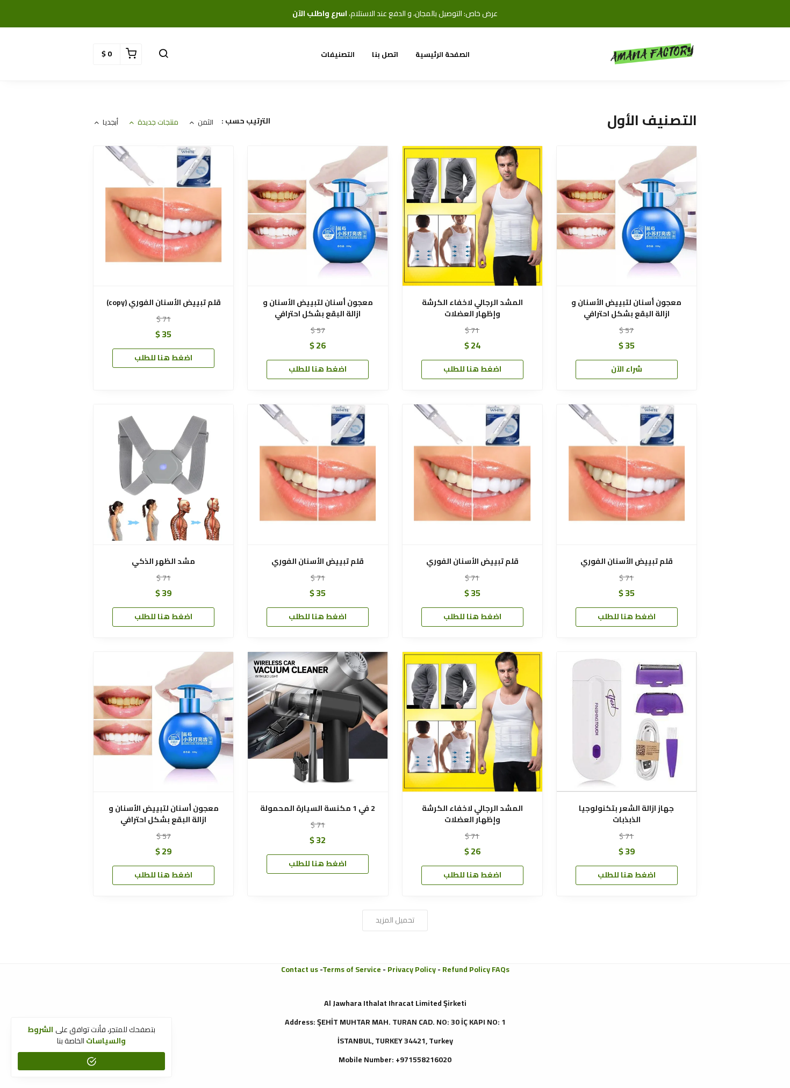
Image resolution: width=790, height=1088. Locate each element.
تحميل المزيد (395, 920)
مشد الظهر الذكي (163, 561)
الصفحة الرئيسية (442, 54)
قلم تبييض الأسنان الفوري (626, 561)
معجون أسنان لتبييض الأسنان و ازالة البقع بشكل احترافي (626, 308)
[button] (163, 54)
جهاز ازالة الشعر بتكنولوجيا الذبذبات (626, 814)
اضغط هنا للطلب (472, 369)
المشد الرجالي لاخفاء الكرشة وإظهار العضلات (472, 308)
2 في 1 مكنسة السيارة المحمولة (317, 808)
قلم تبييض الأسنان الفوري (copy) (163, 302)
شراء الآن (626, 369)
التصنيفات (338, 54)
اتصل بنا (385, 54)
